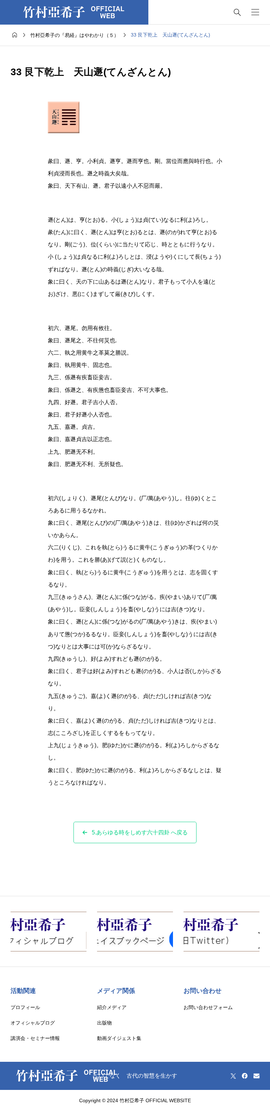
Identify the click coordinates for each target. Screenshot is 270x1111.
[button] (135, 832)
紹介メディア (112, 1007)
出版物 (104, 1023)
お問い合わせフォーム (208, 1007)
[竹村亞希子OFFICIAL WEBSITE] (74, 12)
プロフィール (25, 1007)
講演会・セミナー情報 (35, 1038)
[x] (233, 1076)
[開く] (255, 12)
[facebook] (244, 1075)
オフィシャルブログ (33, 1023)
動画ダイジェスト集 (119, 1038)
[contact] (256, 1076)
